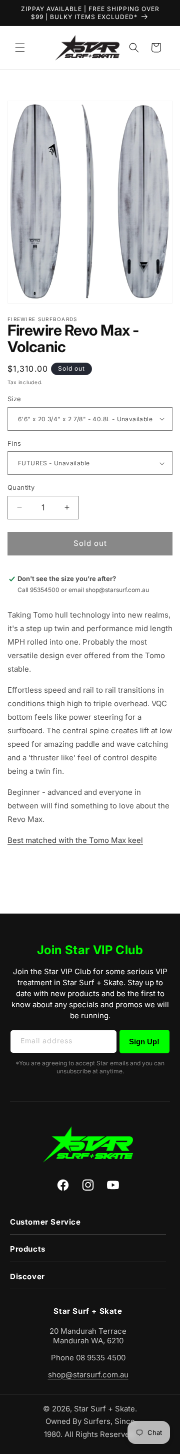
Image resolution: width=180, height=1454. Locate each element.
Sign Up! (144, 1041)
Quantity (21, 487)
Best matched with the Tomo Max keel (75, 840)
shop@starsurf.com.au (88, 1374)
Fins (15, 443)
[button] (20, 48)
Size (15, 399)
